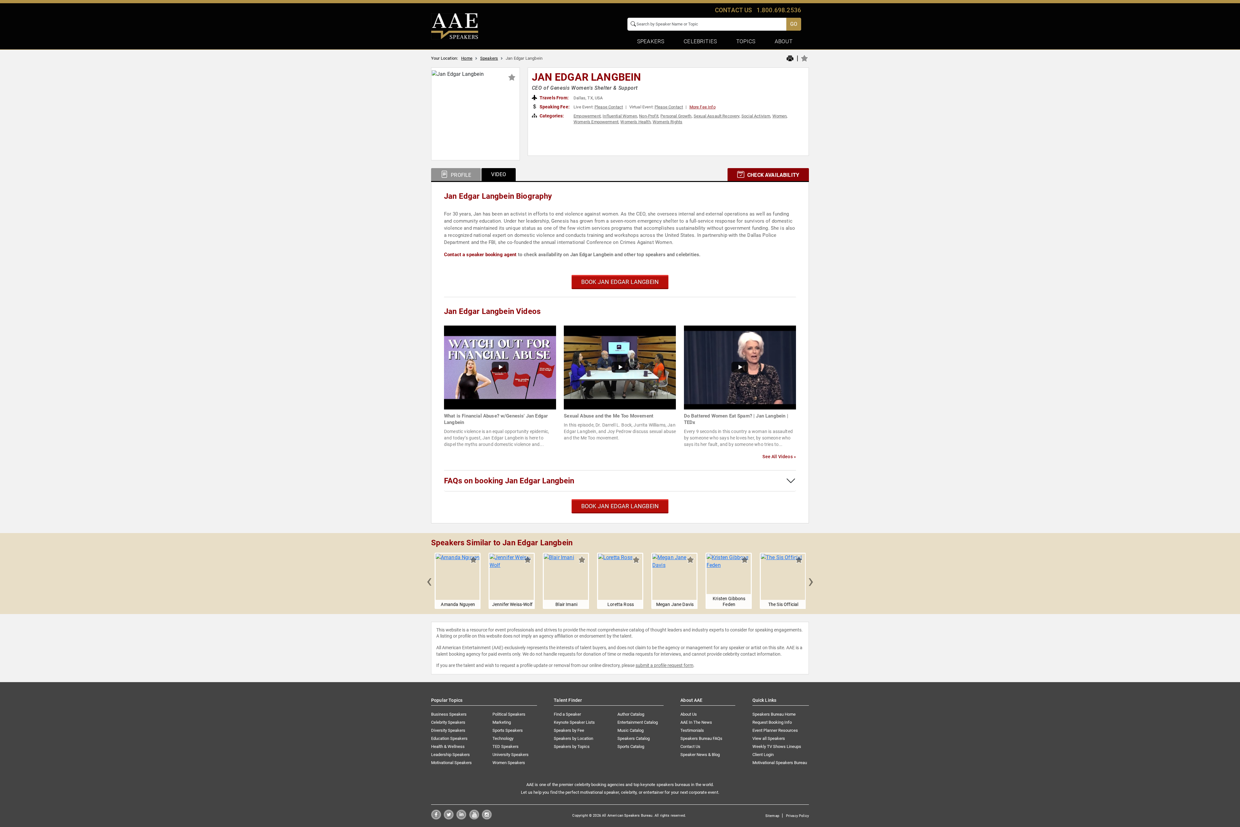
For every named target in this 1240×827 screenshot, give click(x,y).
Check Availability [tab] (772, 175)
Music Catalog (630, 730)
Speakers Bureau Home (774, 714)
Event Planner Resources (775, 730)
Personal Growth (675, 116)
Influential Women (620, 116)
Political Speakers (508, 714)
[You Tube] (474, 818)
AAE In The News (696, 722)
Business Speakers (449, 714)
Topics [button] (745, 41)
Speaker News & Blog (700, 754)
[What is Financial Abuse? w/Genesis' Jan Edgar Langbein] (500, 367)
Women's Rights (667, 121)
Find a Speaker (567, 714)
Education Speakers (449, 738)
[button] (429, 580)
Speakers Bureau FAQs (701, 738)
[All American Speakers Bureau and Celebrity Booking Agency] (454, 25)
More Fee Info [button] (702, 107)
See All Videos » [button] (779, 456)
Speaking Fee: (554, 106)
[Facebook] (436, 818)
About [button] (783, 41)
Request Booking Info (772, 722)
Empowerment (587, 116)
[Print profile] (790, 59)
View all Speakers (768, 738)
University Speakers (510, 754)
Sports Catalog (630, 746)
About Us (688, 714)
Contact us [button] (733, 10)
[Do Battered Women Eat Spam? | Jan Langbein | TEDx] (740, 367)
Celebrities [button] (700, 41)
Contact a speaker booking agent (480, 254)
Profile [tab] (460, 175)
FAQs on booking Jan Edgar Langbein (509, 480)
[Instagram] (487, 818)
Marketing (501, 722)
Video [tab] (498, 174)
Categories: (551, 115)
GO (793, 24)
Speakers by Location (573, 738)
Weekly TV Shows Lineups (776, 746)
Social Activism (755, 116)
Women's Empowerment (596, 121)
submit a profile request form (664, 665)
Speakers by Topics (572, 746)
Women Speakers (508, 762)
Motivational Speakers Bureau (779, 762)
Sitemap (772, 816)
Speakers (489, 58)
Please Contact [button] (608, 107)
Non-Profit (648, 116)
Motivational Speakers (451, 762)
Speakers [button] (650, 41)
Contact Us (690, 746)
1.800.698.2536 (779, 10)
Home (466, 58)
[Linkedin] (461, 818)
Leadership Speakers (450, 754)
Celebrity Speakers (448, 722)
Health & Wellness (448, 746)
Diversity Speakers (448, 730)
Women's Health (635, 121)
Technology (502, 738)
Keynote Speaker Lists (574, 722)
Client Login (763, 754)
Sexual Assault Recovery (716, 116)
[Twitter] (449, 818)
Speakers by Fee (569, 730)
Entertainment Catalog (637, 722)
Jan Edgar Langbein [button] (586, 77)
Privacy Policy (797, 816)
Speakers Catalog (633, 738)
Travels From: (554, 97)
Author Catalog (630, 714)
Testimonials (692, 730)
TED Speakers (505, 746)
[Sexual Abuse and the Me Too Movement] (620, 367)
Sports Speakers (507, 730)
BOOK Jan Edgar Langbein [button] (620, 281)
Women (779, 116)
